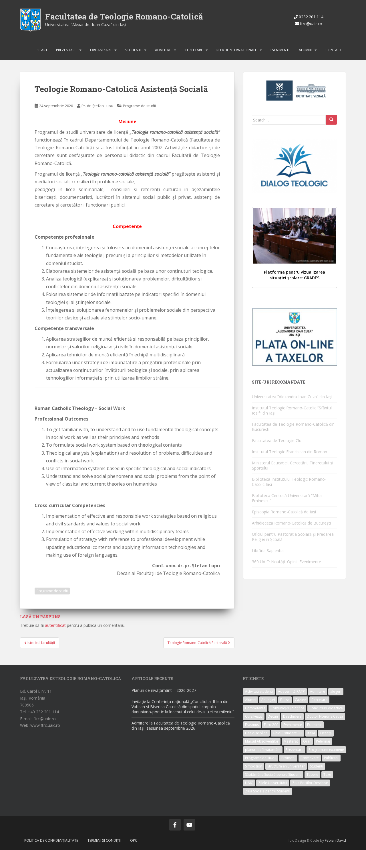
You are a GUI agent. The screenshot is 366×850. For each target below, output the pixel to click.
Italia (311, 733)
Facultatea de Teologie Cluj (277, 440)
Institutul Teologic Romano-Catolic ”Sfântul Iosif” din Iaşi (292, 410)
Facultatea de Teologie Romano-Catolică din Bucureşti (293, 426)
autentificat (55, 625)
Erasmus (252, 724)
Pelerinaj (323, 741)
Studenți (316, 766)
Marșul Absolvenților (262, 741)
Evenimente (280, 50)
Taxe (327, 774)
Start (42, 50)
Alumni (305, 50)
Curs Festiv (253, 716)
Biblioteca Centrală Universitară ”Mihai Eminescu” (287, 498)
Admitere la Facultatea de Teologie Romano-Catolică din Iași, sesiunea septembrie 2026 (181, 725)
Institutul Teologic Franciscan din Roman (289, 451)
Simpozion (253, 766)
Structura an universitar (286, 766)
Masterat (291, 741)
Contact (333, 50)
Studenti (133, 50)
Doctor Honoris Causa (325, 716)
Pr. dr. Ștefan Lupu (97, 105)
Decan (273, 716)
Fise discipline (256, 733)
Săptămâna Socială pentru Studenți (273, 774)
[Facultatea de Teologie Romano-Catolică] (30, 19)
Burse (285, 699)
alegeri (335, 691)
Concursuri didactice (326, 708)
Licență (326, 733)
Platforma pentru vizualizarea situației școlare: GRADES (294, 274)
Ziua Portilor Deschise (310, 782)
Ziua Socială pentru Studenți (267, 791)
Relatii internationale (236, 50)
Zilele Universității (272, 782)
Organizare (101, 50)
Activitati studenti (259, 691)
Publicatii (331, 757)
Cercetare (194, 50)
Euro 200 (271, 724)
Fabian (330, 840)
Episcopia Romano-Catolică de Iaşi (284, 512)
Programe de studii (139, 105)
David (341, 840)
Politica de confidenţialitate (51, 840)
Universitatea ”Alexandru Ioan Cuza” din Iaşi (292, 396)
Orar (307, 741)
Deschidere (292, 716)
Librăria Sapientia (268, 550)
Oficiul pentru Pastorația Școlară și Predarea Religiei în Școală (293, 536)
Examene (314, 724)
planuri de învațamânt (263, 749)
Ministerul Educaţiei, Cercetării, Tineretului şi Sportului (292, 465)
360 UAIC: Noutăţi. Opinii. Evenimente (286, 561)
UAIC (249, 782)
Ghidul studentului (287, 733)
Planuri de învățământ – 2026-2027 (164, 690)
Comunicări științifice (287, 708)
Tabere (312, 774)
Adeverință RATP (291, 691)
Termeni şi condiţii (104, 840)
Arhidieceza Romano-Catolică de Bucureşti (291, 523)
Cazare (300, 699)
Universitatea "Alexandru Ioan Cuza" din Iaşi (85, 24)
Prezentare (66, 50)
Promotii (288, 757)
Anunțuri (268, 699)
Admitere (163, 50)
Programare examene (326, 749)
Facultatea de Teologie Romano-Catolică (124, 16)
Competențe (255, 708)
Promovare (310, 757)
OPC (133, 840)
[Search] (331, 120)
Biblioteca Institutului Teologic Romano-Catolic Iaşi (289, 481)
